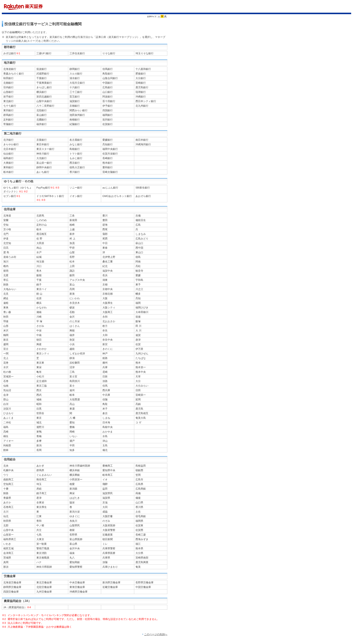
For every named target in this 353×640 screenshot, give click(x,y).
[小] (159, 17)
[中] (162, 17)
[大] (165, 17)
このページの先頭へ (155, 634)
